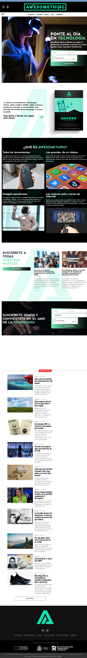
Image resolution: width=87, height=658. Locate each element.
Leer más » (37, 290)
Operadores (59, 14)
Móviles (47, 14)
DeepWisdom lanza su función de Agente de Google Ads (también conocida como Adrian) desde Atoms (73, 272)
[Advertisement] (69, 384)
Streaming (39, 14)
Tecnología (31, 14)
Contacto (39, 635)
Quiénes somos (18, 635)
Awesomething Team (29, 635)
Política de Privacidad (62, 635)
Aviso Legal (73, 635)
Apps (52, 14)
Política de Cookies (49, 635)
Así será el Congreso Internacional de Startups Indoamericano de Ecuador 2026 (44, 272)
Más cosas (29, 598)
